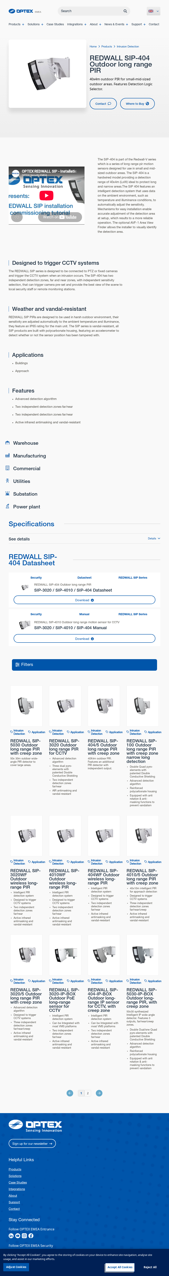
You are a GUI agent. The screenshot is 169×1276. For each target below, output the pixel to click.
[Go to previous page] (74, 1093)
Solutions (15, 1176)
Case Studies (18, 1182)
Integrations (17, 1189)
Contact (14, 1209)
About (13, 1195)
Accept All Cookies (120, 1267)
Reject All (150, 1267)
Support (14, 1202)
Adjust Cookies (16, 1267)
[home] (25, 11)
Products (15, 1169)
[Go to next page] (94, 1093)
